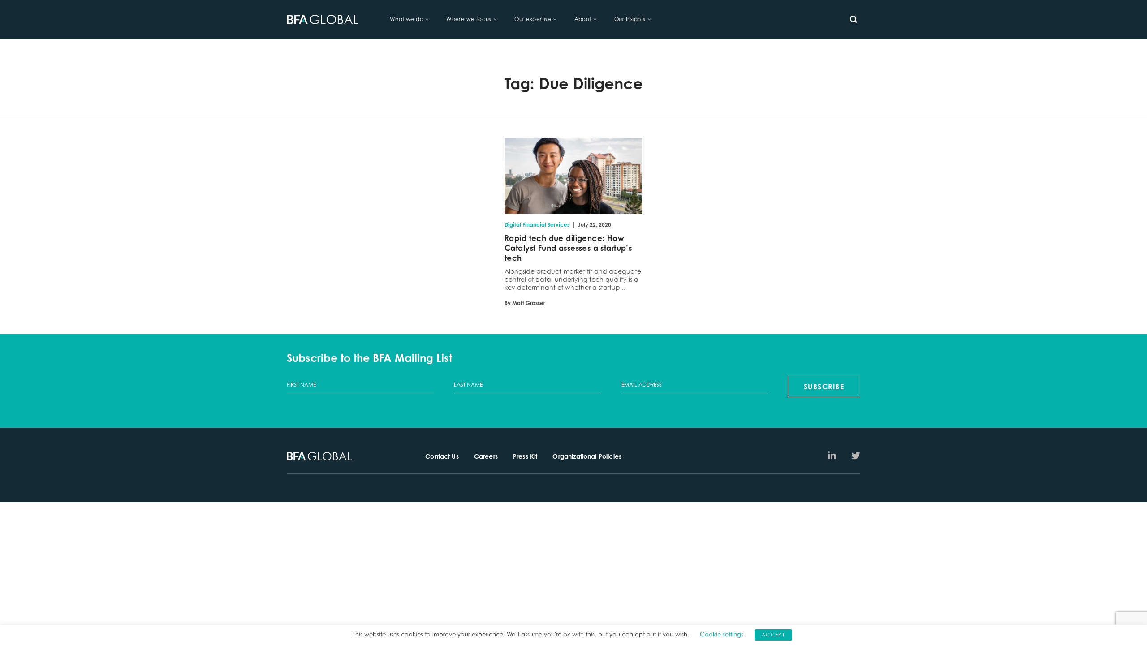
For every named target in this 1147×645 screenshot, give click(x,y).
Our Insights (630, 19)
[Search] (853, 19)
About (582, 19)
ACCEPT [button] (773, 635)
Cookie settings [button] (721, 634)
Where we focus (468, 19)
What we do (406, 19)
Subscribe (824, 386)
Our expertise (532, 19)
